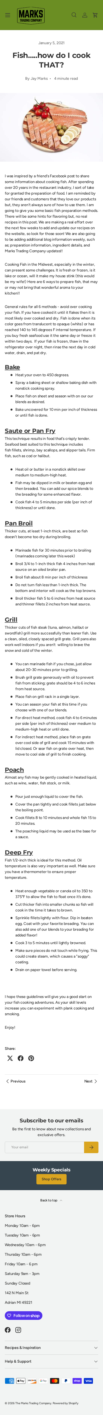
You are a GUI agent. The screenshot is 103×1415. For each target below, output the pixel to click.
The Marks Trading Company (33, 1403)
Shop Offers (51, 1179)
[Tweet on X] (10, 1058)
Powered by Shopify (65, 1403)
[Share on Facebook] (20, 1058)
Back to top (49, 1200)
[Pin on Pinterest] (31, 1058)
